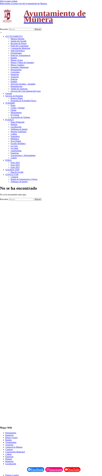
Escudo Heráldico (18, 143)
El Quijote (15, 115)
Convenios (15, 72)
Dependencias (16, 86)
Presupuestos (16, 70)
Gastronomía (16, 151)
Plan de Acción (17, 172)
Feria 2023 (15, 165)
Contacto (14, 177)
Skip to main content (8, 1)
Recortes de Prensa (19, 43)
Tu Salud (14, 148)
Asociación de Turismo (20, 117)
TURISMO (10, 103)
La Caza (14, 146)
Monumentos (16, 112)
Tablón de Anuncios (19, 89)
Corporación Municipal (20, 48)
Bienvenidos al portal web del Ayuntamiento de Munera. (23, 3)
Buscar (38, 29)
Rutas (13, 105)
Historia (14, 124)
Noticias (14, 79)
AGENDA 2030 (12, 170)
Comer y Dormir (18, 108)
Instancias (15, 74)
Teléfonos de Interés (19, 129)
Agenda (8, 93)
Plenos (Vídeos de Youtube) (22, 62)
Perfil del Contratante (19, 46)
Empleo (14, 81)
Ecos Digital (16, 141)
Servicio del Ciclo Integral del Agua (26, 91)
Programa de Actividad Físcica (23, 101)
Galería (14, 158)
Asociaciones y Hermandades (23, 155)
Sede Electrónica (18, 50)
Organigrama (16, 53)
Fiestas (13, 110)
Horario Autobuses (18, 131)
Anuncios (15, 77)
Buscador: (4, 29)
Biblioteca (15, 139)
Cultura (14, 134)
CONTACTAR (11, 174)
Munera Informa (17, 39)
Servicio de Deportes (14, 96)
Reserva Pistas (17, 98)
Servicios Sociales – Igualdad (23, 84)
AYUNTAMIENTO (14, 36)
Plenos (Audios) (17, 65)
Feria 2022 (15, 167)
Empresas (15, 153)
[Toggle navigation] (1, 32)
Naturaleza (15, 136)
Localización (16, 127)
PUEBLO (9, 120)
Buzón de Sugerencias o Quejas (24, 179)
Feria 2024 (15, 162)
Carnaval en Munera (13, 447)
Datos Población (17, 122)
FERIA (8, 160)
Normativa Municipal (20, 67)
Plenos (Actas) (17, 60)
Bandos (14, 58)
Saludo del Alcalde (18, 41)
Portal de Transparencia (20, 55)
